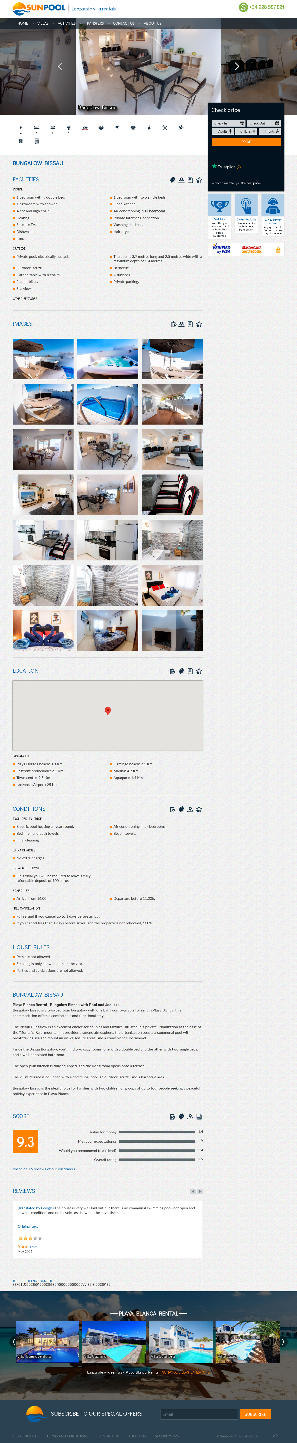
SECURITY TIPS (167, 1436)
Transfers (94, 23)
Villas (42, 23)
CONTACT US (108, 1436)
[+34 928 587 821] (243, 7)
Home (22, 23)
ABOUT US (137, 1436)
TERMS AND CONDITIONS (67, 1436)
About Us (152, 23)
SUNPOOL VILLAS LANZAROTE (186, 1372)
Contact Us (124, 23)
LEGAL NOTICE (25, 1436)
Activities (67, 23)
